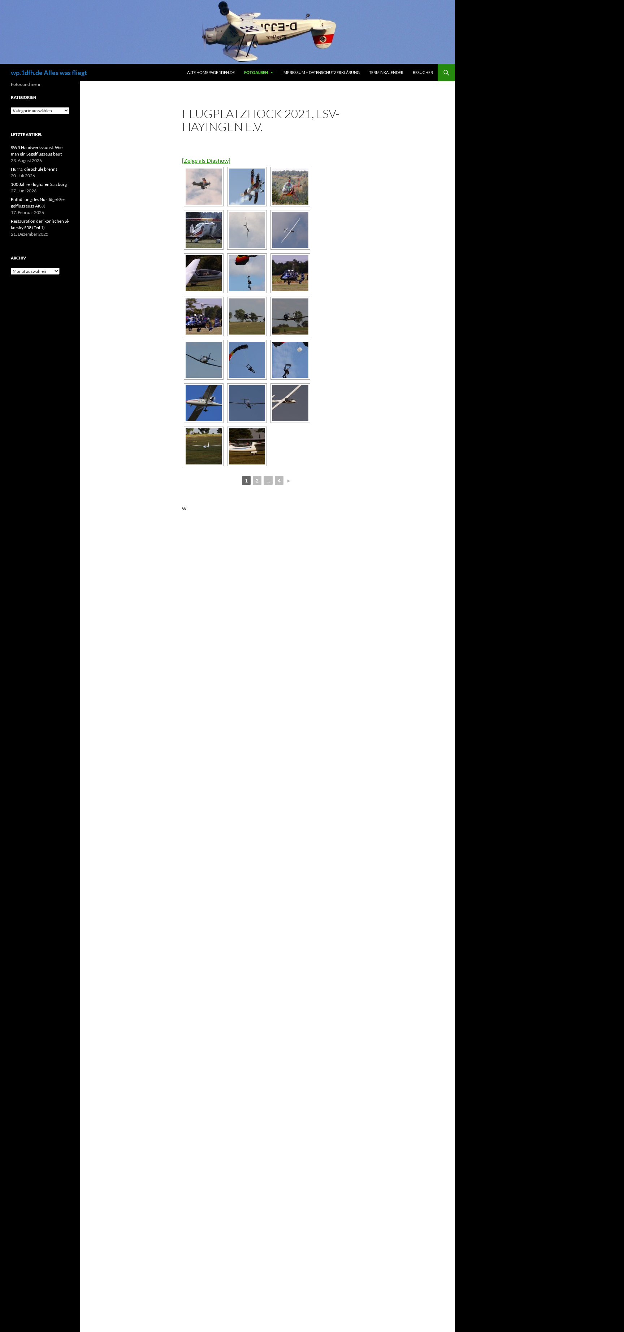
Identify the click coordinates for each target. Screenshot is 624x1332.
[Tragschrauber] (290, 273)
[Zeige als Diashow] (206, 160)
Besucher (423, 72)
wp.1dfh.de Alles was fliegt (49, 73)
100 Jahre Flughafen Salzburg (39, 184)
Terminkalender (386, 72)
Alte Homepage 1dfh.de (211, 72)
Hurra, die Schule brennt (34, 169)
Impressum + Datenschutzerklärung (321, 72)
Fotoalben (256, 72)
